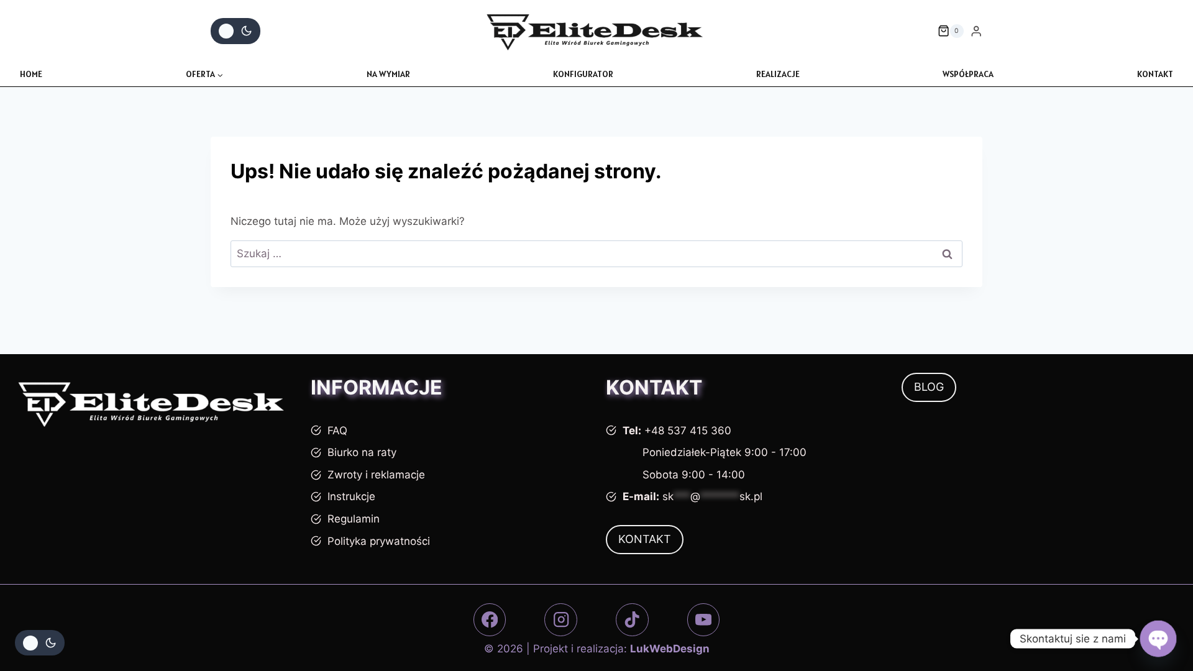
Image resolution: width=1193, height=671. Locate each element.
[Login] (976, 31)
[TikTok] (632, 619)
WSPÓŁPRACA (968, 74)
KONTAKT (1155, 74)
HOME (31, 74)
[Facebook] (489, 619)
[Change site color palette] (235, 31)
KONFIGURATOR (583, 74)
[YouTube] (703, 619)
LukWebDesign (670, 648)
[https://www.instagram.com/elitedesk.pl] (560, 619)
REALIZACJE (778, 74)
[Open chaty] (1158, 638)
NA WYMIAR (388, 74)
